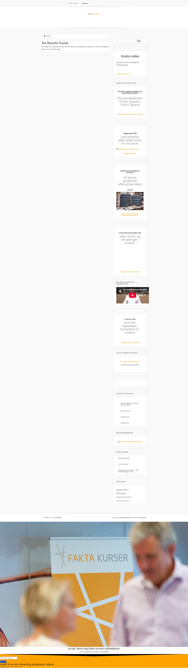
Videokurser (125, 423)
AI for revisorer (123, 464)
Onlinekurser (125, 417)
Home (48, 36)
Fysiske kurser (125, 411)
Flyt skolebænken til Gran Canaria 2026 (129, 404)
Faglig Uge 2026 (130, 153)
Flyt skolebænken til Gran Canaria (130, 114)
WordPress (142, 517)
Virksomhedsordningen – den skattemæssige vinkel (128, 471)
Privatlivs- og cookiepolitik (52, 517)
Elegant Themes (125, 517)
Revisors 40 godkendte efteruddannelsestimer (130, 215)
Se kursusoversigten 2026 (130, 362)
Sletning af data (123, 458)
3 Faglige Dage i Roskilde (129, 342)
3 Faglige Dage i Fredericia (130, 272)
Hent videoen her (122, 74)
